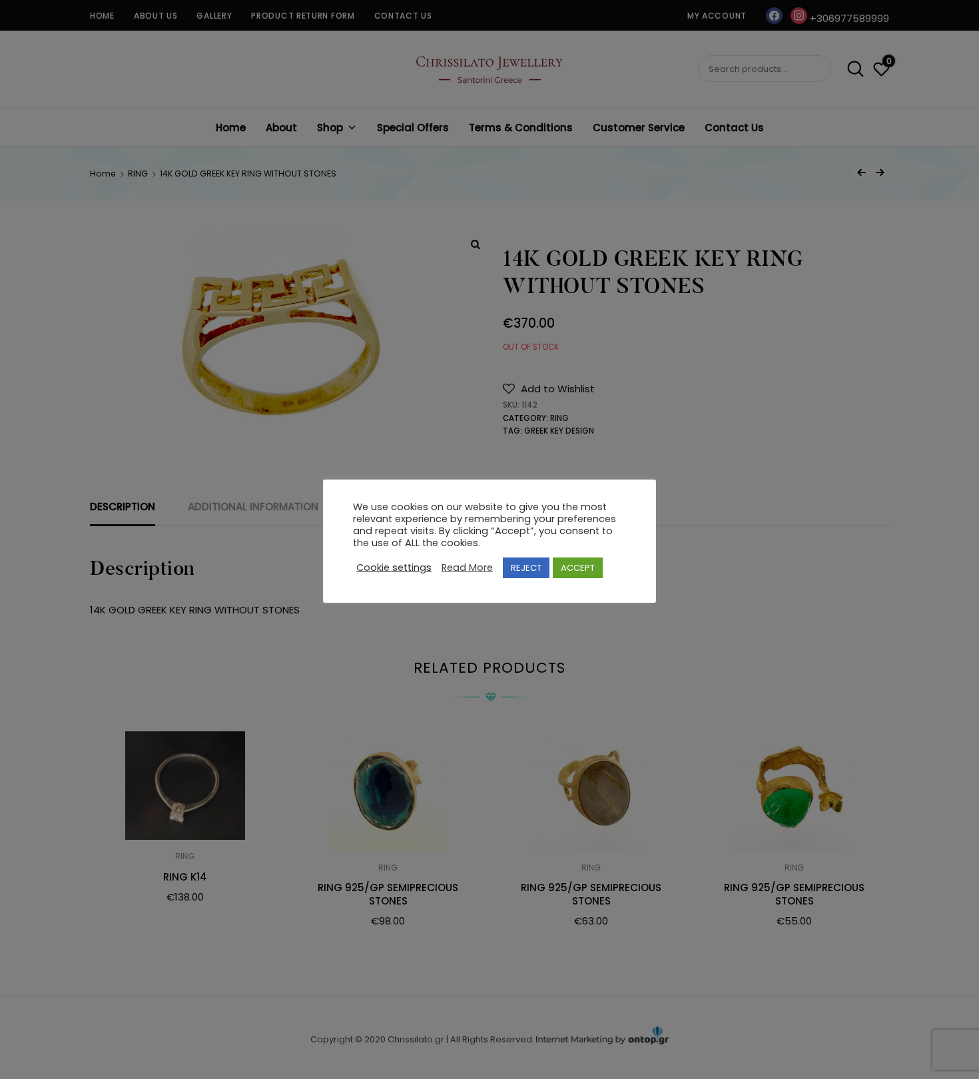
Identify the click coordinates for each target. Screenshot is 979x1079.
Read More (467, 567)
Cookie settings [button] (394, 567)
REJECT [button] (526, 567)
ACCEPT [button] (578, 567)
